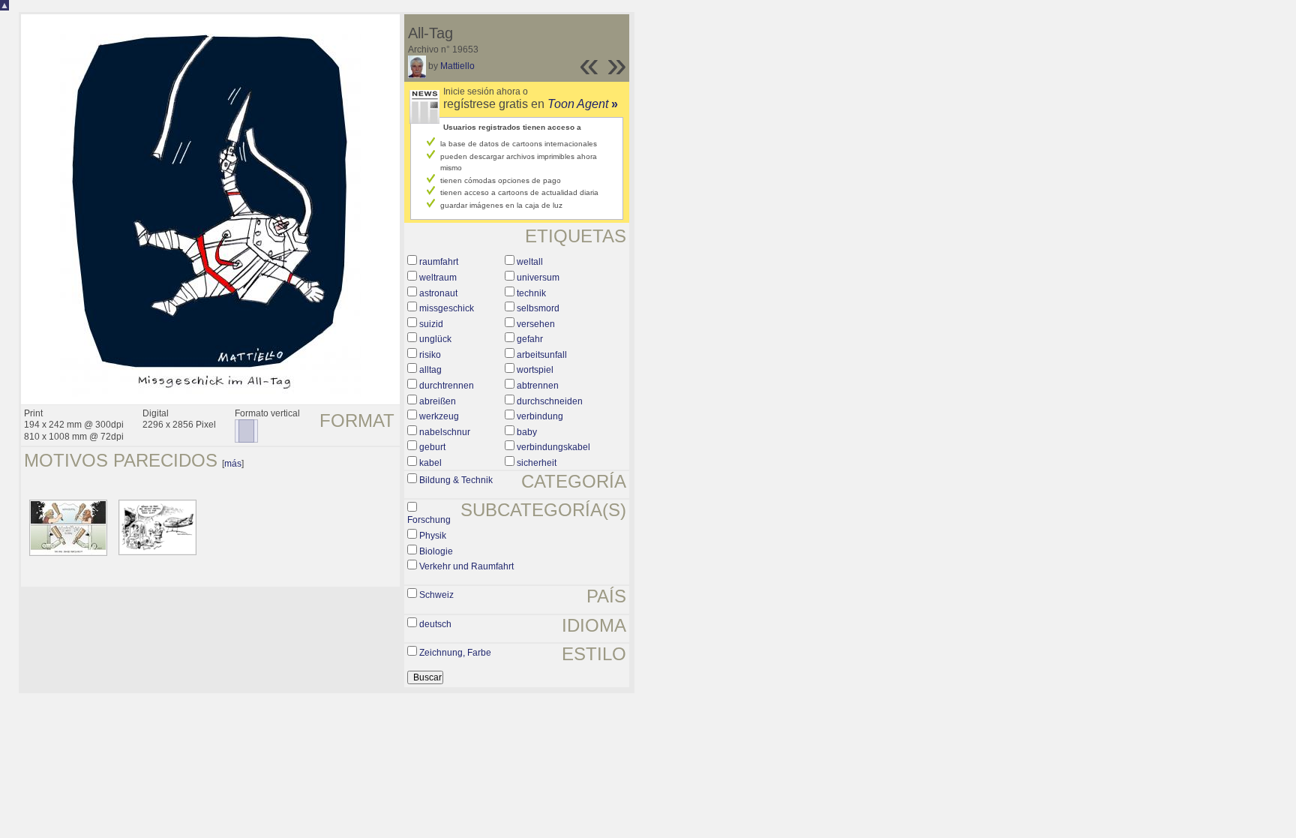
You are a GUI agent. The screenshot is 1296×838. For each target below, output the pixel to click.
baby (527, 432)
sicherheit (536, 463)
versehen (536, 324)
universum (538, 277)
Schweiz (436, 595)
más (233, 463)
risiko (430, 355)
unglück (435, 339)
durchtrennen (446, 385)
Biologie (436, 551)
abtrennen (538, 385)
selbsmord (538, 308)
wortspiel (535, 370)
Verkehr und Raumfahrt (466, 566)
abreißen (437, 401)
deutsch (435, 624)
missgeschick (446, 308)
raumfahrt (438, 262)
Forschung (429, 520)
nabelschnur (444, 432)
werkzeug (439, 416)
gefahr (530, 339)
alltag (430, 370)
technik (531, 293)
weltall (530, 262)
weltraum (438, 277)
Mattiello (457, 66)
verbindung (540, 416)
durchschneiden (550, 401)
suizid (431, 324)
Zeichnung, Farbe (455, 652)
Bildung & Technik (456, 480)
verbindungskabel (553, 447)
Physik (432, 535)
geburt (432, 447)
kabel (430, 463)
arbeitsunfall (542, 355)
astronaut (438, 293)
